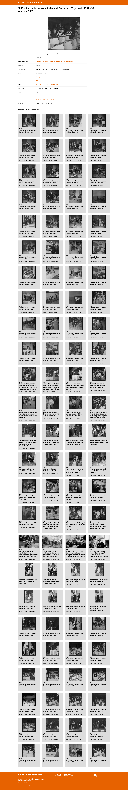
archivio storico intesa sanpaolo (30, 2)
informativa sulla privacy (23, 782)
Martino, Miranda (44, 84)
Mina (37, 84)
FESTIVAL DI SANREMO (42, 100)
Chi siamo (93, 3)
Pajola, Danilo (50, 77)
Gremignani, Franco (41, 77)
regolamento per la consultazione (25, 785)
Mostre (107, 3)
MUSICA (53, 100)
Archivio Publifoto (101, 3)
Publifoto (38, 80)
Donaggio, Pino (54, 84)
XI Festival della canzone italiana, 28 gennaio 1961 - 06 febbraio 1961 (54, 61)
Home (88, 3)
